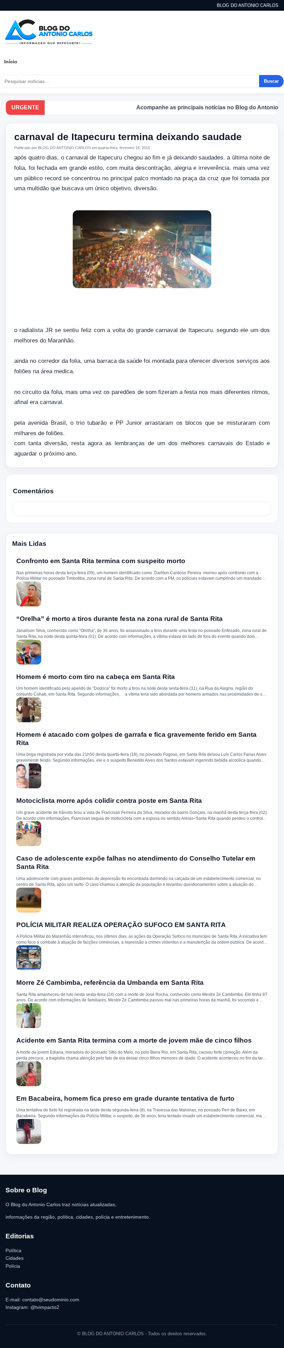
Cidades (15, 1258)
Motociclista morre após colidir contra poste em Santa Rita (109, 800)
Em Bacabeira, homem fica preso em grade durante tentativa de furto (125, 1098)
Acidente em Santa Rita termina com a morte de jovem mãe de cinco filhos (134, 1040)
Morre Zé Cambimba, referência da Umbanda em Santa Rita (110, 982)
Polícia (13, 1266)
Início (10, 61)
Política (13, 1250)
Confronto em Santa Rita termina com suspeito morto (100, 561)
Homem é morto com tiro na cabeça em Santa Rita (95, 676)
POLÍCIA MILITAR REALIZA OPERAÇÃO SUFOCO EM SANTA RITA (121, 924)
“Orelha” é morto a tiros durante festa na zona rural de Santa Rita (119, 618)
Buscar (271, 81)
